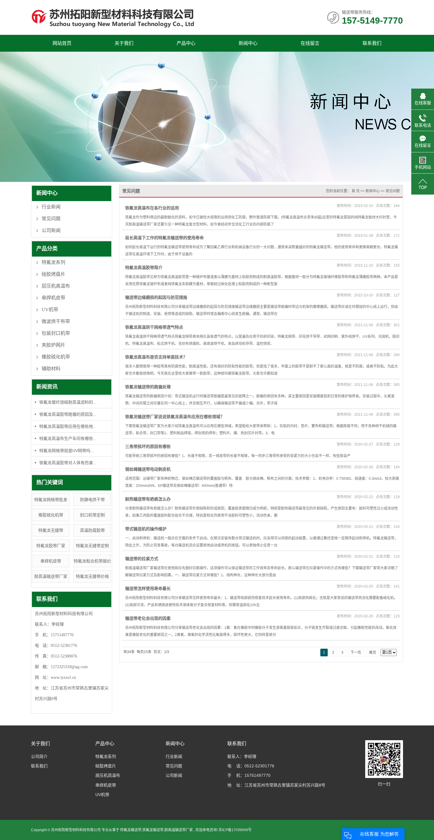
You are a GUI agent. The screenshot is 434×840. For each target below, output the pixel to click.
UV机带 (50, 309)
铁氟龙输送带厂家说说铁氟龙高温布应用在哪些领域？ (174, 416)
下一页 (355, 652)
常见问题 (51, 218)
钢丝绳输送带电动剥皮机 (148, 469)
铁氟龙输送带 (153, 830)
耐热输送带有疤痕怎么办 (148, 499)
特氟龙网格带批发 (50, 499)
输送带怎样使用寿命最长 (148, 588)
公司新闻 (51, 230)
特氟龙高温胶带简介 (143, 267)
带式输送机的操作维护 (146, 528)
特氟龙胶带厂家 (50, 545)
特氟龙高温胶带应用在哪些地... (68, 426)
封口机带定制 (92, 515)
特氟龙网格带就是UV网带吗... (66, 450)
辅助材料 (51, 368)
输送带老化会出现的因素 (148, 618)
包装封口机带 (56, 333)
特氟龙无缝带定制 (92, 545)
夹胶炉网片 (53, 345)
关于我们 (124, 43)
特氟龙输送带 (130, 830)
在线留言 (310, 43)
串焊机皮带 (53, 297)
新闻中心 (248, 43)
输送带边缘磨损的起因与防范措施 (156, 297)
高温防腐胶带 (92, 530)
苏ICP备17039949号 (235, 830)
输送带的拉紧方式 (141, 558)
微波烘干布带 (56, 321)
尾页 (372, 652)
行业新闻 (51, 206)
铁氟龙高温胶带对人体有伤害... (68, 462)
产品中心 (186, 43)
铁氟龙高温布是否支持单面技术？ (156, 357)
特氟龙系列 (53, 262)
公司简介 (39, 756)
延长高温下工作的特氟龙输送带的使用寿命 (164, 237)
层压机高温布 (56, 285)
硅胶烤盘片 (53, 274)
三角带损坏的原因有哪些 (148, 446)
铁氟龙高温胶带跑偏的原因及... (68, 414)
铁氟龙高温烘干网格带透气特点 (154, 327)
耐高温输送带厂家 (50, 576)
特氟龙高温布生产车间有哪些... (68, 438)
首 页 (356, 191)
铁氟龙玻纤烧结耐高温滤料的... (68, 402)
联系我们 (372, 43)
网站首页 (62, 43)
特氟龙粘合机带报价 (92, 561)
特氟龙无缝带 (50, 530)
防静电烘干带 (92, 499)
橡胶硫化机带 (56, 356)
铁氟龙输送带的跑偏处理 (148, 386)
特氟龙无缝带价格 (92, 576)
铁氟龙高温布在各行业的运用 (152, 207)
